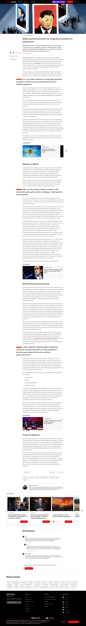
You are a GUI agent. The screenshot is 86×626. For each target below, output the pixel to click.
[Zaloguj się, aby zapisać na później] (27, 513)
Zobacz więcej (51, 540)
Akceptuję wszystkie (73, 621)
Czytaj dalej (23, 521)
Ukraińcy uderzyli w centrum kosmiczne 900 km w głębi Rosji (62, 515)
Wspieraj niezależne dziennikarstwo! (14, 599)
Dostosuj (63, 621)
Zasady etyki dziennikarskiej (50, 599)
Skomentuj (13, 59)
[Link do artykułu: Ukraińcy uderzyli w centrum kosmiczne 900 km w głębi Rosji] (62, 504)
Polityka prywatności (48, 604)
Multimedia (33, 2)
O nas (26, 597)
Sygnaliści (27, 608)
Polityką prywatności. (23, 622)
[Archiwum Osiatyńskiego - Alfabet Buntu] (35, 618)
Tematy (19, 2)
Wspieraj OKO (28, 599)
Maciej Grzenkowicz (33, 485)
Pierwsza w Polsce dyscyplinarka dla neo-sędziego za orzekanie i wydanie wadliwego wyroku (40, 516)
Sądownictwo (11, 512)
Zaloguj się (28, 568)
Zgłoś (29, 542)
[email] (59, 472)
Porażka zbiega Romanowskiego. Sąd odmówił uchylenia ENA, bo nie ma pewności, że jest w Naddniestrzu (18, 516)
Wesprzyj (70, 1)
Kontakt (26, 606)
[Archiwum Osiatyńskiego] (50, 618)
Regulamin (46, 601)
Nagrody (27, 604)
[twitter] (56, 472)
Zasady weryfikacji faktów (49, 597)
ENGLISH (27, 611)
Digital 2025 (37, 63)
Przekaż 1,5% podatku (29, 601)
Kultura (76, 512)
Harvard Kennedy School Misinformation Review (46, 338)
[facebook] (53, 472)
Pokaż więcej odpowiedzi (30, 551)
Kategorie (26, 2)
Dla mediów (46, 606)
